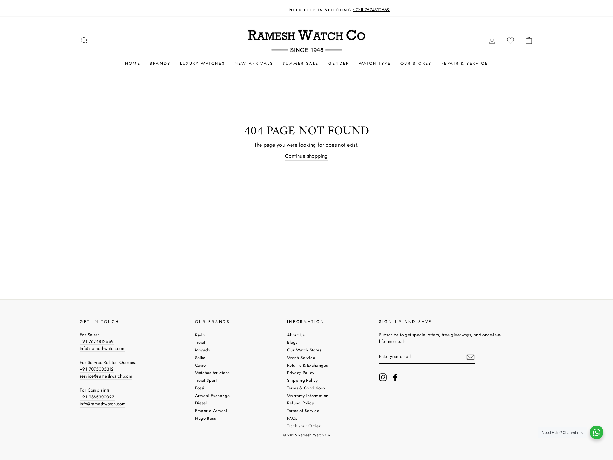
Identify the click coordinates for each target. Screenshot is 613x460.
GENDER (338, 63)
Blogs (292, 342)
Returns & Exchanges (307, 365)
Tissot (200, 342)
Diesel (201, 403)
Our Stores (416, 63)
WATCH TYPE (375, 63)
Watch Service (301, 357)
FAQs (292, 418)
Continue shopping (306, 156)
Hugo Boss (205, 418)
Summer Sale (301, 63)
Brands (160, 63)
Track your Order (304, 426)
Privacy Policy (300, 372)
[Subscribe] (470, 357)
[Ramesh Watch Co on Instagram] (383, 377)
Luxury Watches (202, 63)
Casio (200, 365)
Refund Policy (300, 403)
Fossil (200, 388)
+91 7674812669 (97, 341)
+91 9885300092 (97, 397)
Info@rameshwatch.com (102, 348)
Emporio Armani (211, 410)
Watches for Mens (212, 372)
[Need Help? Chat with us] (596, 432)
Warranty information (308, 395)
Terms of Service (303, 410)
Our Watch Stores (304, 350)
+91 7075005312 (97, 369)
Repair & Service (464, 63)
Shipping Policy (302, 380)
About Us (296, 335)
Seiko (200, 357)
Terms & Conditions (306, 388)
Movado (202, 350)
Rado (200, 335)
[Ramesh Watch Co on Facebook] (395, 377)
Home (132, 63)
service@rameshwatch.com (106, 376)
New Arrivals (253, 63)
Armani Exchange (212, 395)
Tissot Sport (206, 380)
